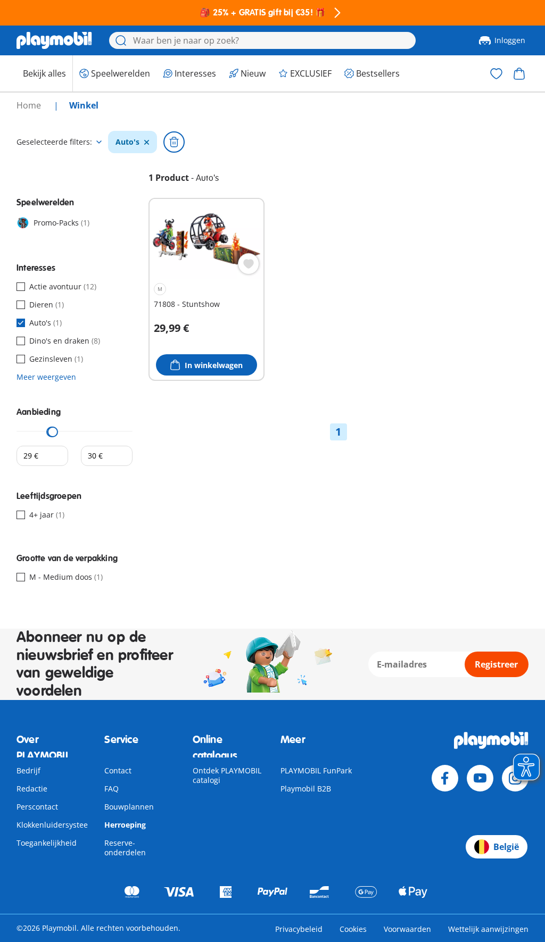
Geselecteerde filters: (54, 142)
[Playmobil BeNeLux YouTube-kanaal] (480, 778)
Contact (117, 770)
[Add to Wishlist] (248, 263)
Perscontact (37, 807)
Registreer (496, 664)
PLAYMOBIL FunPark (316, 770)
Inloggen (509, 40)
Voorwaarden (407, 929)
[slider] (52, 432)
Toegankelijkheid (46, 843)
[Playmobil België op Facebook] (445, 778)
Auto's (127, 142)
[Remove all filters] (174, 142)
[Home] (54, 40)
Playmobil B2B (305, 788)
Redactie (31, 788)
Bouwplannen (129, 807)
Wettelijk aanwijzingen (488, 929)
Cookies (353, 929)
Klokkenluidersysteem (55, 825)
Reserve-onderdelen (125, 847)
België (506, 847)
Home (29, 105)
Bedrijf (28, 770)
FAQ (111, 788)
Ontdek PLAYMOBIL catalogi (227, 775)
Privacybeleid (299, 929)
